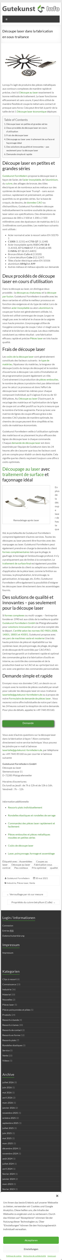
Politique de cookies (14, 1256)
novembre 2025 (10, 1112)
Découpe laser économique (31, 111)
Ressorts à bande (10, 1020)
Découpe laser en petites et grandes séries (26, 124)
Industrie (11, 883)
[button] (57, 1195)
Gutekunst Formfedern (15, 175)
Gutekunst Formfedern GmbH (18, 622)
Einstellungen (31, 1249)
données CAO (34, 202)
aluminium (52, 179)
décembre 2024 (10, 1148)
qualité (54, 867)
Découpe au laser (28, 92)
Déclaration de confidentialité (34, 1256)
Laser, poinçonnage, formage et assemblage (31, 853)
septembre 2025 (10, 1123)
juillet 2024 (8, 1163)
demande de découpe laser (25, 442)
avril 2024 (7, 1168)
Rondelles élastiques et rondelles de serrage (31, 815)
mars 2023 (7, 1184)
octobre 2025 (9, 1118)
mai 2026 (7, 1092)
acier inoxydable (32, 179)
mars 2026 (7, 1102)
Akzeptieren (31, 1240)
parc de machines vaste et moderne (25, 638)
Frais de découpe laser (17, 135)
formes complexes (14, 615)
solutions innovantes (19, 626)
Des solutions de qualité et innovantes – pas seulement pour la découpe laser (27, 148)
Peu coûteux (21, 867)
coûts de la (12, 356)
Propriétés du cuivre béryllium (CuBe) (33, 902)
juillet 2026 (8, 1082)
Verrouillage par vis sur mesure (25, 894)
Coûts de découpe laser (20, 845)
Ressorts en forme (11, 1035)
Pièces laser (36, 338)
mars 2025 (7, 1143)
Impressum (52, 1256)
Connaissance (9, 984)
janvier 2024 (8, 1179)
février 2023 (8, 1189)
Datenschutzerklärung (13, 935)
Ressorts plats (9, 1040)
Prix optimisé (39, 867)
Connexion (7, 925)
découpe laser (26, 356)
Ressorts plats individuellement (25, 807)
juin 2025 (7, 1133)
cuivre (9, 183)
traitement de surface (23, 474)
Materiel (6, 994)
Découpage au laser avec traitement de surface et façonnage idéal (30, 141)
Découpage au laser (21, 469)
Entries (8, 930)
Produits (6, 1014)
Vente (32, 883)
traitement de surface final (16, 563)
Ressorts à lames (10, 1025)
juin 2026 (7, 1087)
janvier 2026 (8, 1107)
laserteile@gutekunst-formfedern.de (22, 694)
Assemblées (25, 861)
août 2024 (7, 1158)
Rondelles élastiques (12, 1045)
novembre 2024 (10, 1153)
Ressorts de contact (12, 1030)
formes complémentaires (15, 551)
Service (6, 1050)
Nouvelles (7, 999)
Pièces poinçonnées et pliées (16, 1009)
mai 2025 (7, 1138)
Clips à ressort (9, 979)
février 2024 (8, 1173)
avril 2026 (7, 1097)
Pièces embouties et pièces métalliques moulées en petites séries (29, 836)
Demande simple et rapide (19, 154)
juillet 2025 (8, 1128)
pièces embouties (48, 379)
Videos (5, 1060)
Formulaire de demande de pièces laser (29, 698)
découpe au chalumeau (28, 292)
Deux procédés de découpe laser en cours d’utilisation (26, 129)
